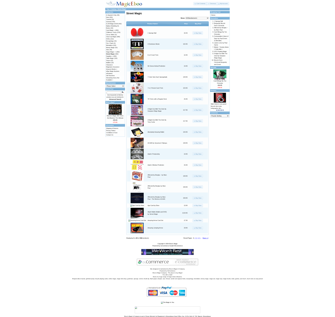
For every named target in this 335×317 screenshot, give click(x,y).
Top (108, 9)
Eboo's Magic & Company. (177, 269)
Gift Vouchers (110, 75)
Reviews (213, 90)
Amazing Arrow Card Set (155, 220)
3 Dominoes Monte (154, 44)
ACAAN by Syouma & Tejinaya (157, 143)
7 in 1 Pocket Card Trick (155, 88)
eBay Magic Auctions (112, 71)
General (108, 21)
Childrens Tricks (111, 32)
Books (108, 28)
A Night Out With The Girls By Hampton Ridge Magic (220, 56)
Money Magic (110, 47)
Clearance (109, 65)
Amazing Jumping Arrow (155, 228)
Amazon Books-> (111, 69)
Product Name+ (152, 23)
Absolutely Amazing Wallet (156, 132)
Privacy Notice (110, 130)
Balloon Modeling (111, 26)
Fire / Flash (109, 43)
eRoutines (109, 73)
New (107, 17)
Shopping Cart (215, 12)
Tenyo (108, 60)
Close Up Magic (111, 36)
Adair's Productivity (154, 154)
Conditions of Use (111, 132)
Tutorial (108, 19)
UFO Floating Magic (220, 51)
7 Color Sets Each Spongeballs (157, 77)
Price (186, 23)
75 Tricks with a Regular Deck (157, 99)
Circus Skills (110, 34)
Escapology (110, 41)
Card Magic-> (110, 30)
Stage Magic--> (111, 52)
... (201, 238)
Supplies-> (109, 56)
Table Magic (110, 58)
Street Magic (122, 9)
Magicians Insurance (112, 67)
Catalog (113, 9)
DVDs (108, 39)
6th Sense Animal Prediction (156, 66)
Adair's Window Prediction (156, 165)
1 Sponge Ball (152, 33)
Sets (107, 49)
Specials (213, 67)
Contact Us (109, 135)
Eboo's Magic (173, 243)
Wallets (108, 62)
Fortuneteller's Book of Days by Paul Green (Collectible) (221, 38)
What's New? (110, 102)
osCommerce (164, 246)
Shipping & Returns (112, 128)
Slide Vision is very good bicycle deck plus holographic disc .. (218, 106)
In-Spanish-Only (111, 15)
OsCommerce (171, 271)
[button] (200, 3)
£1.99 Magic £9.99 (112, 23)
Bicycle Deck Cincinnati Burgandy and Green (220, 62)
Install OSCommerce (176, 246)
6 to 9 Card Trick (153, 55)
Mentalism (109, 45)
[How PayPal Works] (167, 299)
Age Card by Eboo (153, 205)
